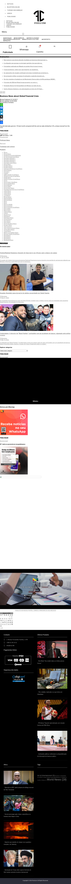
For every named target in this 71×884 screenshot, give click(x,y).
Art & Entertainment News (11, 157)
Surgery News (8, 225)
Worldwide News (8, 240)
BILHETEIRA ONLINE (13, 7)
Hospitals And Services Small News (14, 189)
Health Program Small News (12, 179)
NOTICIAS (10, 4)
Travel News (7, 231)
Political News (8, 212)
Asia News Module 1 (9, 158)
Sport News (7, 221)
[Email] (35, 119)
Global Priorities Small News (12, 176)
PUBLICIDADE (11, 16)
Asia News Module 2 (9, 160)
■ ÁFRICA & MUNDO (33, 38)
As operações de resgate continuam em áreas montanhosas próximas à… (26, 73)
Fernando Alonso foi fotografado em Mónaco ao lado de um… (23, 85)
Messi (44, 780)
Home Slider (7, 186)
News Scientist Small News (11, 207)
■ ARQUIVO (7, 40)
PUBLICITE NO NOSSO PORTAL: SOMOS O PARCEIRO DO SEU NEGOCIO (35, 610)
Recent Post (7, 215)
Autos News (7, 164)
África (5, 152)
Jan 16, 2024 (5, 257)
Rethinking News (8, 218)
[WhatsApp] (35, 104)
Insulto (39, 780)
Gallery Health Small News (11, 175)
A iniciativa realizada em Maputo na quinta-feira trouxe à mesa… (23, 66)
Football (64, 777)
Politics (6, 213)
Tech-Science (8, 226)
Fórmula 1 (7, 172)
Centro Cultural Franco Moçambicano (52, 777)
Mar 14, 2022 (5, 340)
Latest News (7, 191)
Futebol (6, 173)
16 (12, 620)
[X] (35, 116)
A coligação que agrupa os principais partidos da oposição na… (23, 63)
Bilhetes (35, 401)
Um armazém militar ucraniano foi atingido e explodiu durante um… (24, 76)
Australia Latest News (10, 163)
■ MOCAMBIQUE (19, 38)
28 (8, 624)
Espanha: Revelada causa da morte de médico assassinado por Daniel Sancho (24, 293)
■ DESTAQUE (8, 38)
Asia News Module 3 (9, 161)
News (5, 201)
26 (4, 624)
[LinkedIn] (35, 110)
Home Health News (9, 183)
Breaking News (8, 166)
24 (1, 624)
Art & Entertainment (46, 775)
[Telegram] (35, 113)
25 (3, 624)
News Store (7, 210)
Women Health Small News (11, 234)
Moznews (4, 256)
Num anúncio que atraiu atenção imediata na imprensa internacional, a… (26, 60)
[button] (31, 39)
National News (8, 198)
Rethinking (7, 216)
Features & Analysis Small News (13, 169)
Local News (7, 195)
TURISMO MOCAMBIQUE (14, 10)
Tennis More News (9, 229)
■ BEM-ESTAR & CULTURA (30, 39)
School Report (8, 219)
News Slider (7, 209)
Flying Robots (7, 170)
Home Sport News (9, 188)
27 (6, 624)
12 (4, 620)
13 (6, 620)
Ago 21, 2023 (5, 298)
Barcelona (58, 775)
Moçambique (7, 197)
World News (7, 235)
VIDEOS (9, 13)
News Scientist (8, 206)
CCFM (41, 777)
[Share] (35, 122)
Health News (7, 177)
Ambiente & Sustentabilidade (12, 155)
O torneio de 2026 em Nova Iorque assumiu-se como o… (21, 82)
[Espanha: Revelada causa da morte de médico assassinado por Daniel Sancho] (26, 290)
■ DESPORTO (46, 39)
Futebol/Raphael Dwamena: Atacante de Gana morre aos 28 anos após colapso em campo (28, 253)
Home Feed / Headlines (10, 182)
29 (10, 624)
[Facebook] (35, 107)
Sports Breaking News (10, 223)
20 (6, 622)
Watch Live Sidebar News (11, 232)
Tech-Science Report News (11, 228)
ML (55, 46)
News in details (8, 204)
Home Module (8, 185)
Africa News (7, 154)
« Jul (1, 628)
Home (5, 180)
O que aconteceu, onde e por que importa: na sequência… (21, 69)
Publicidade (8, 52)
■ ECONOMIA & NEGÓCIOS (12, 39)
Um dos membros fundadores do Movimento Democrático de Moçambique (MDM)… (30, 79)
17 (1, 622)
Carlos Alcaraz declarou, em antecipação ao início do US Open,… (23, 89)
